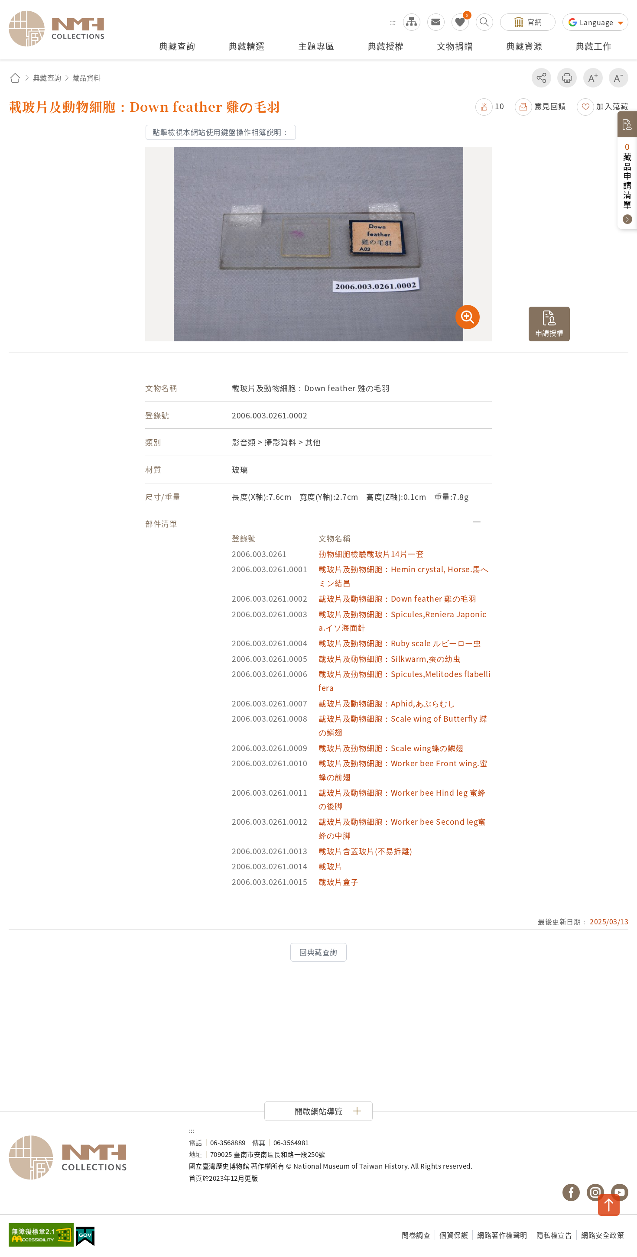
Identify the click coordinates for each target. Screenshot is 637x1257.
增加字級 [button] (593, 77)
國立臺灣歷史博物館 (90, 1157)
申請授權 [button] (549, 332)
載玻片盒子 (338, 881)
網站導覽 (411, 22)
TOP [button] (609, 1205)
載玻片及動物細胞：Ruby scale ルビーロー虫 (399, 643)
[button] (489, 105)
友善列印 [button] (567, 77)
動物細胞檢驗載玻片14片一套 (371, 553)
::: (393, 21)
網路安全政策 (602, 1235)
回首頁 (15, 77)
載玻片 (330, 866)
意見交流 (436, 22)
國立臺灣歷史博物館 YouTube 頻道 (619, 1192)
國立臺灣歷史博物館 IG (595, 1192)
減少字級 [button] (618, 77)
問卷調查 (416, 1235)
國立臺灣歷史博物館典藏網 (61, 28)
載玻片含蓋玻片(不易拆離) (365, 851)
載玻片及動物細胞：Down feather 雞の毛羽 (397, 598)
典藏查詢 (47, 77)
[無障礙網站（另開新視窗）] (41, 1235)
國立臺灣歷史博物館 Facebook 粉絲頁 (571, 1192)
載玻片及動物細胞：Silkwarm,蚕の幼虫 (389, 658)
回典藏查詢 (318, 952)
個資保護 (453, 1235)
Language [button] (598, 22)
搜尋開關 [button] (484, 22)
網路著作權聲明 (502, 1235)
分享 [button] (541, 77)
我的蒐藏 (460, 22)
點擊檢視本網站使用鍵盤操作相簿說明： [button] (221, 132)
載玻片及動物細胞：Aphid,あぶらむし (386, 703)
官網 (534, 21)
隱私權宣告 (554, 1235)
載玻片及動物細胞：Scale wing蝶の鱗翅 (391, 747)
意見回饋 (550, 105)
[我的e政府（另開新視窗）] (85, 1237)
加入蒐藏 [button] (612, 105)
